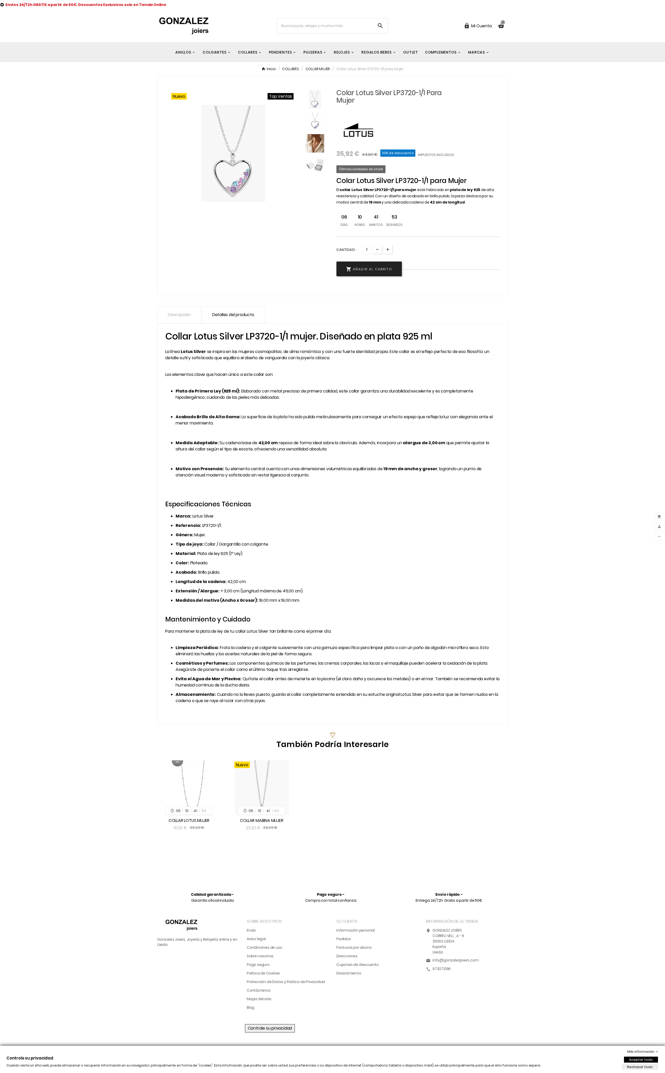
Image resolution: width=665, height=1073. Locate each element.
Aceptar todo (641, 1059)
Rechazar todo (640, 1066)
